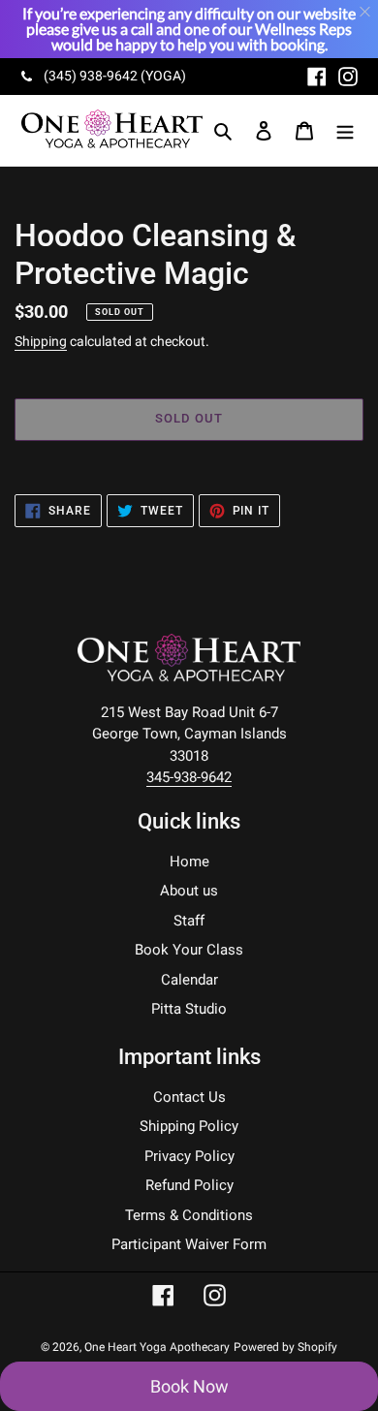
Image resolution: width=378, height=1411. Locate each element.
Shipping (41, 341)
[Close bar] (366, 12)
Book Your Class (189, 949)
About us (189, 890)
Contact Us (189, 1097)
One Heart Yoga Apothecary (157, 1347)
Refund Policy (189, 1185)
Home (189, 861)
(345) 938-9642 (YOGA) (115, 75)
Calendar (189, 979)
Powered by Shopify (285, 1347)
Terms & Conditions (189, 1215)
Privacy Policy (189, 1156)
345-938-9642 (189, 777)
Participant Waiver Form (189, 1244)
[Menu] (345, 130)
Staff (189, 920)
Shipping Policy (189, 1126)
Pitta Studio (189, 1009)
